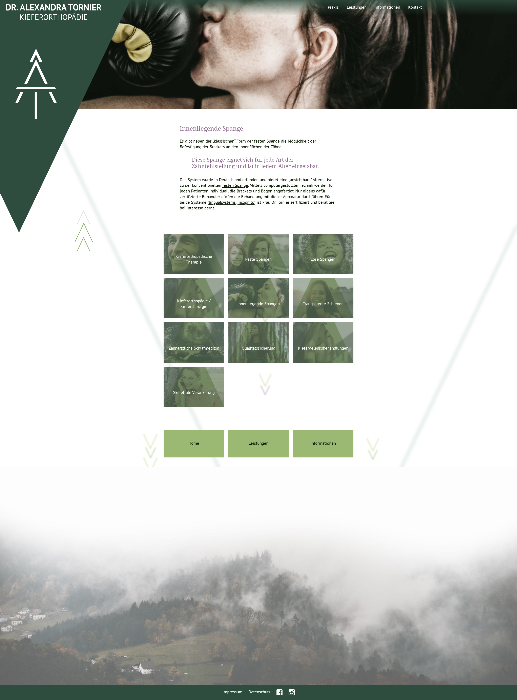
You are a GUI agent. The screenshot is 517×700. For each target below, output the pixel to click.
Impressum (232, 692)
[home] (53, 13)
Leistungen (357, 7)
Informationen (387, 7)
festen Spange (235, 185)
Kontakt (415, 7)
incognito (245, 202)
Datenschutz (259, 692)
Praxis (333, 7)
